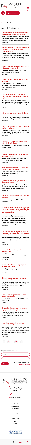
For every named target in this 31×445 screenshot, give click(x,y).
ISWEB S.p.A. (26, 441)
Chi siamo (15, 423)
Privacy (15, 410)
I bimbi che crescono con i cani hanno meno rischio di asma (14, 279)
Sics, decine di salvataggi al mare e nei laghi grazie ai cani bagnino (14, 309)
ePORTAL (19, 442)
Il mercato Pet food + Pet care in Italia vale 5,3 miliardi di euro (14, 142)
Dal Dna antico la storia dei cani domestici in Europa (15, 196)
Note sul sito (15, 408)
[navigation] (28, 9)
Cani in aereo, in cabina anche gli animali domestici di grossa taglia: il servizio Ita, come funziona (15, 233)
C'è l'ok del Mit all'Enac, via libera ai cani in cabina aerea (15, 251)
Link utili (15, 414)
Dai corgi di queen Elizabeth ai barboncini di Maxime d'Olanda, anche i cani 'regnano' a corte (15, 49)
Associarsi (15, 425)
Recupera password (24, 364)
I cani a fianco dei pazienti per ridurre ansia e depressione (14, 296)
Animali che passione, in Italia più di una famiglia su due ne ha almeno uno (15, 114)
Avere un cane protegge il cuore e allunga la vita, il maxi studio (15, 127)
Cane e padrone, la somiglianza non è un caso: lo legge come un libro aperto (15, 33)
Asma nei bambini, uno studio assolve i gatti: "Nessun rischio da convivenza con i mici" (15, 96)
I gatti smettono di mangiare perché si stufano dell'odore (14, 182)
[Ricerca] (3, 13)
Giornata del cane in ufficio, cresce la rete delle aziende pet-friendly (15, 67)
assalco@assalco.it (16, 397)
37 (16, 342)
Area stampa (15, 427)
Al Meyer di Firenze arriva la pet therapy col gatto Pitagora (15, 155)
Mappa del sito (15, 412)
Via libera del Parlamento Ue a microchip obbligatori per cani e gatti (15, 168)
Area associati (13, 13)
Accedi (5, 363)
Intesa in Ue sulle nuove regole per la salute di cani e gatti (14, 266)
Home (3, 23)
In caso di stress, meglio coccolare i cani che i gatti (15, 80)
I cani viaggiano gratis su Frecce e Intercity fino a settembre (13, 324)
